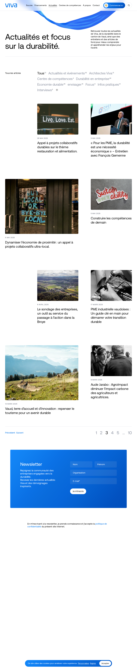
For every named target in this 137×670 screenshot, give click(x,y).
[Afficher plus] (57, 90)
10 (130, 432)
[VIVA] (11, 5)
